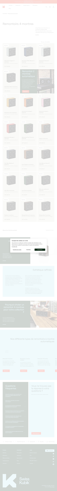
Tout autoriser (39, 249)
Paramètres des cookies (17, 249)
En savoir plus (14, 246)
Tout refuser (28, 249)
